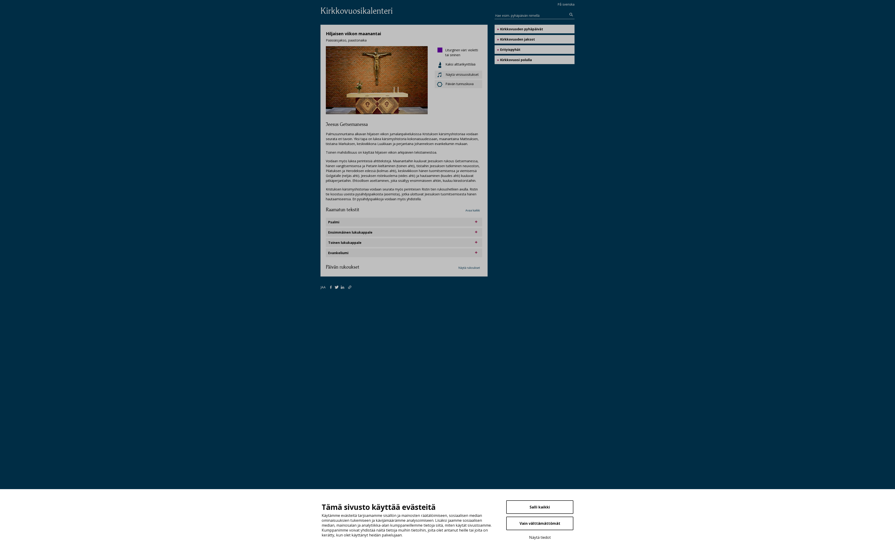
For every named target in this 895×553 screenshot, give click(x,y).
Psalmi (333, 222)
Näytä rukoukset (469, 268)
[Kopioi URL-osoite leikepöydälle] (350, 287)
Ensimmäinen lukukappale (350, 232)
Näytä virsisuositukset (462, 74)
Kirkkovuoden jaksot (517, 39)
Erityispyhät (510, 49)
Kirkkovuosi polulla (516, 60)
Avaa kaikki (472, 210)
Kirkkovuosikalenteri (356, 11)
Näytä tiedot (540, 537)
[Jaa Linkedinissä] (343, 287)
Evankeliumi (338, 253)
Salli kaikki (540, 507)
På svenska (566, 4)
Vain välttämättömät (540, 523)
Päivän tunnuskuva (459, 84)
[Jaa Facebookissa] (332, 287)
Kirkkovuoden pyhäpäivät (521, 29)
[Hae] (571, 14)
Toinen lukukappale (344, 242)
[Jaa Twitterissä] (338, 287)
